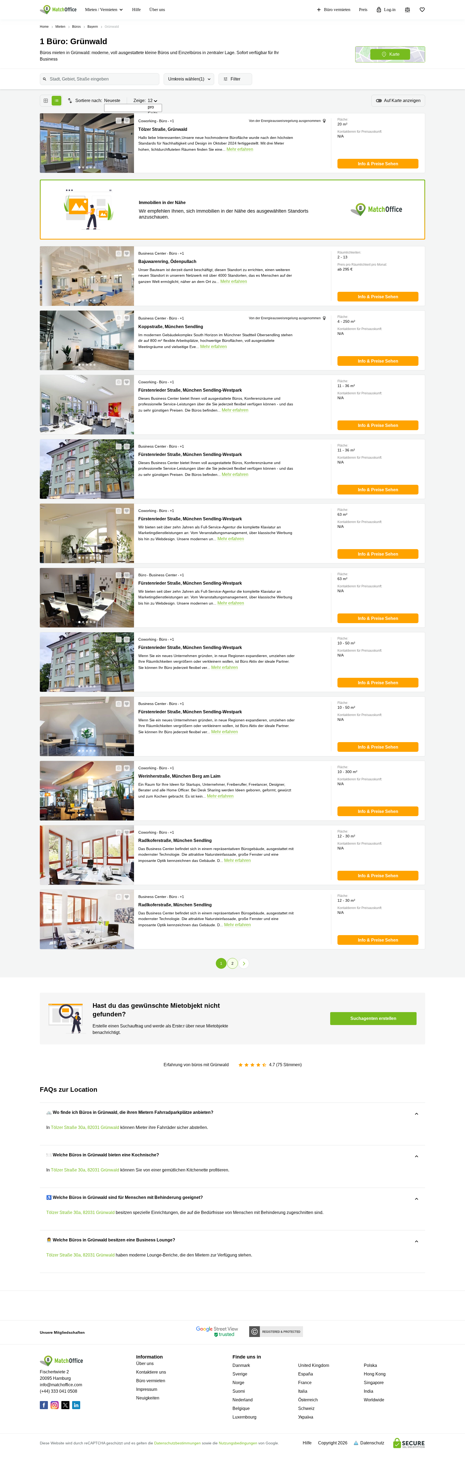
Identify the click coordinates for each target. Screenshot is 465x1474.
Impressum (146, 1389)
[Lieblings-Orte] (422, 10)
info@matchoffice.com (61, 1384)
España (305, 1374)
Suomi (238, 1391)
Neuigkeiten (147, 1398)
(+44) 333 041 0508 (58, 1391)
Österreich (308, 1400)
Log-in (390, 9)
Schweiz (306, 1408)
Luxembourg (244, 1417)
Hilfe (136, 9)
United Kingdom (313, 1365)
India (368, 1391)
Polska (370, 1365)
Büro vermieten (337, 9)
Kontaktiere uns (151, 1372)
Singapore (374, 1382)
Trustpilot (81, 1305)
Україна (305, 1417)
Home (44, 26)
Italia (302, 1391)
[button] (117, 120)
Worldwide (374, 1400)
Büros (76, 26)
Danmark (241, 1365)
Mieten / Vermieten (101, 9)
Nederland (242, 1400)
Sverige (239, 1374)
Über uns (157, 9)
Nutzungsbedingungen (238, 1443)
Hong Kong (375, 1374)
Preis (363, 9)
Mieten (60, 26)
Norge (238, 1382)
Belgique (241, 1408)
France (305, 1382)
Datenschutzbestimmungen (177, 1443)
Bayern (92, 26)
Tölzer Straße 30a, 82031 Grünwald (85, 1127)
